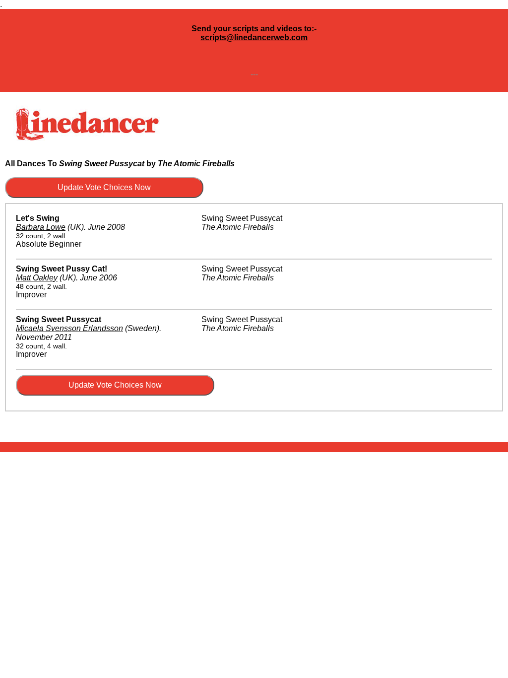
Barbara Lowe (40, 227)
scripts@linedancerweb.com (254, 37)
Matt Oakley (37, 277)
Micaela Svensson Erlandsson (69, 328)
